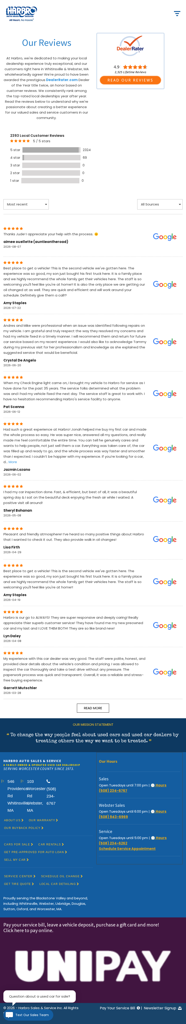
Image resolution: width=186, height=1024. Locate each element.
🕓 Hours (158, 785)
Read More (93, 708)
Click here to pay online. (28, 930)
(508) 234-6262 (113, 843)
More (13, 462)
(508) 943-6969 (113, 816)
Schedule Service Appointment (127, 848)
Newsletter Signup (160, 1008)
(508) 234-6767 (113, 790)
